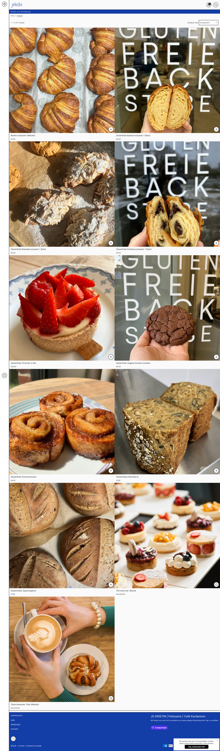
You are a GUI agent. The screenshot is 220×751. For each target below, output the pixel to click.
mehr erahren (208, 743)
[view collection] (62, 80)
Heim (12, 16)
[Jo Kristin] (16, 5)
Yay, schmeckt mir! (196, 747)
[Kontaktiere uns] (4, 4)
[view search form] (215, 4)
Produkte (20, 16)
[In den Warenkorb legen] (110, 129)
